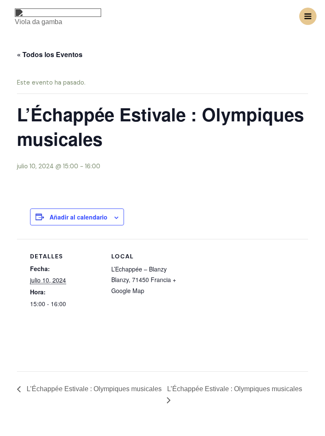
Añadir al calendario (78, 217)
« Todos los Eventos (50, 54)
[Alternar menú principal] (308, 16)
